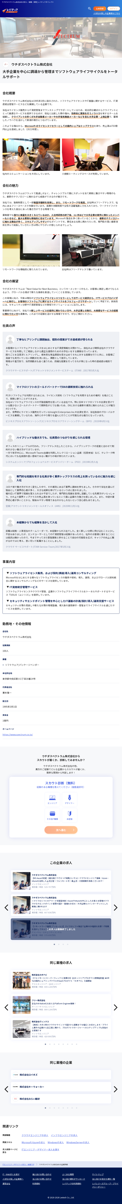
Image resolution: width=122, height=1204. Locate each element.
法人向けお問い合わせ (41, 1179)
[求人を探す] (89, 8)
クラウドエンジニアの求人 (35, 1135)
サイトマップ (98, 1174)
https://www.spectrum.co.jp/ (18, 734)
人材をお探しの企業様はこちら (106, 13)
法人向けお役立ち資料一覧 (103, 1179)
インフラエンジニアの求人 (64, 1135)
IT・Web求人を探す (11, 1174)
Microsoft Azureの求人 (33, 1142)
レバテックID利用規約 (71, 1183)
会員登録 (100, 8)
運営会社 (6, 1183)
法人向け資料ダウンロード (73, 1179)
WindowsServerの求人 (77, 1142)
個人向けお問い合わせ (41, 1174)
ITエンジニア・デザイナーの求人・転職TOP (18, 1164)
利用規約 (36, 1183)
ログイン (114, 8)
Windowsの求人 (56, 1142)
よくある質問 (68, 1174)
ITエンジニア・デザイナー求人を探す (40, 1149)
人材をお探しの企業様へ (13, 1179)
